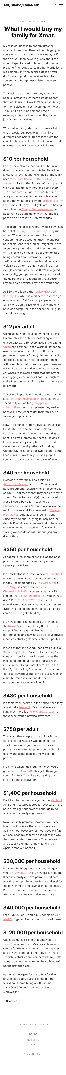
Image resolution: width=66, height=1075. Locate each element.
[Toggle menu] (60, 5)
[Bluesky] (30, 1034)
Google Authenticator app (37, 209)
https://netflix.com (16, 484)
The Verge (9, 587)
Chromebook (54, 574)
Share (9, 1001)
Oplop (7, 346)
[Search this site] (54, 5)
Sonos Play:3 (11, 652)
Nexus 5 (13, 626)
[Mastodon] (35, 1034)
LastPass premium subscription (26, 398)
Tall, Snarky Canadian (21, 5)
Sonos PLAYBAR (21, 771)
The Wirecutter (46, 582)
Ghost (39, 1054)
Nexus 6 (42, 745)
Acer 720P (29, 600)
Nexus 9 (24, 707)
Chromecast (11, 506)
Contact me (33, 1040)
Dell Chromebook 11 (31, 595)
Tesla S (8, 944)
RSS (33, 1044)
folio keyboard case (42, 711)
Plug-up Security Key (33, 231)
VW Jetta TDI (22, 872)
